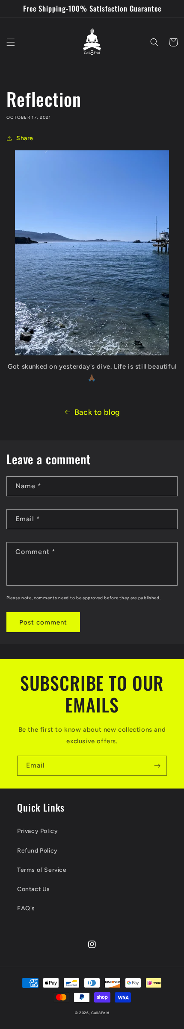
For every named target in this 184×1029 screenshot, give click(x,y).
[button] (10, 42)
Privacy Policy (37, 831)
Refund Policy (37, 850)
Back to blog (97, 412)
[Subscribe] (157, 766)
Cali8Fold (100, 1013)
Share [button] (24, 138)
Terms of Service (42, 870)
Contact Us (33, 889)
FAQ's (26, 908)
